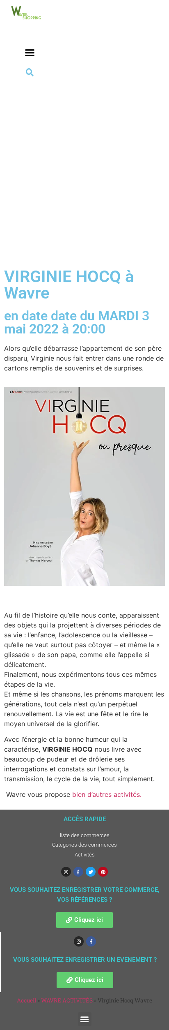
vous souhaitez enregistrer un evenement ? (85, 959)
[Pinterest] (103, 872)
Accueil (26, 1000)
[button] (29, 52)
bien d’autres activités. (107, 794)
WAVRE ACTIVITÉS (67, 1000)
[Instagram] (66, 872)
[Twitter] (91, 872)
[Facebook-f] (78, 872)
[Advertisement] (84, 167)
